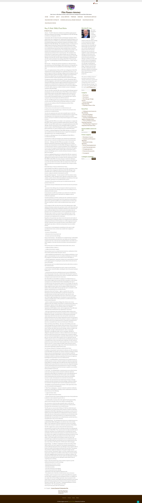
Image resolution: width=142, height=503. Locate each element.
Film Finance (95, 21)
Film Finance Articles (90, 16)
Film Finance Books (88, 20)
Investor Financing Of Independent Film (95, 24)
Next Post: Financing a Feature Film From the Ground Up (63, 492)
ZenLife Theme (72, 501)
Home (46, 16)
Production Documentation (88, 151)
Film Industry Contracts (52, 20)
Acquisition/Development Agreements (56, 22)
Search (93, 132)
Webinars (73, 16)
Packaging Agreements (55, 24)
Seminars (80, 16)
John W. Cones (49, 30)
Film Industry (86, 97)
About (58, 16)
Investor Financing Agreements (89, 145)
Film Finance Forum (50, 23)
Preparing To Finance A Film (95, 19)
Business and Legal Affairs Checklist (71, 20)
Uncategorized (86, 153)
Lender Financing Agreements (89, 147)
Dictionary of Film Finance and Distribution (95, 24)
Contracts (64, 497)
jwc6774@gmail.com (91, 87)
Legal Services (65, 16)
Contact (52, 16)
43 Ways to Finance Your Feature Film (95, 22)
